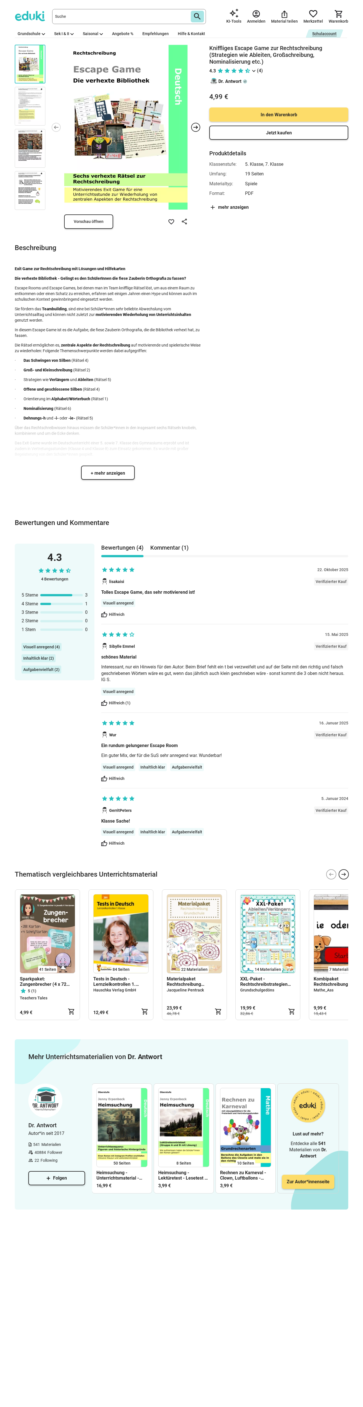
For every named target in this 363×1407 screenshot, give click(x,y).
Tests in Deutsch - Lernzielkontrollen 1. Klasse (114, 981)
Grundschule (29, 33)
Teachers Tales (33, 998)
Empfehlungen (155, 33)
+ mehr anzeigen (108, 473)
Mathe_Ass (324, 990)
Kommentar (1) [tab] (169, 547)
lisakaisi (116, 581)
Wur (112, 735)
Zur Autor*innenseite (308, 1181)
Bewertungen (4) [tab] (122, 547)
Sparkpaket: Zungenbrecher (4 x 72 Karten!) (43, 981)
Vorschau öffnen (89, 221)
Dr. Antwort (229, 81)
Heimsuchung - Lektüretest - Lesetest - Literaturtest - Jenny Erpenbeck (182, 1175)
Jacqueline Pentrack (185, 990)
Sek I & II (61, 33)
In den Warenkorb (279, 114)
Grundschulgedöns (257, 990)
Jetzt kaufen (279, 132)
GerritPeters (120, 810)
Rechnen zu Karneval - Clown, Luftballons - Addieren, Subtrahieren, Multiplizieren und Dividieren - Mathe (244, 1175)
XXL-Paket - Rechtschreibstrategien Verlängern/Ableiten (264, 981)
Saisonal (90, 33)
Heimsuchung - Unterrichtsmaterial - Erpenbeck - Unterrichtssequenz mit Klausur (120, 1175)
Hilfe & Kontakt (191, 33)
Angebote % (122, 33)
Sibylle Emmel (122, 646)
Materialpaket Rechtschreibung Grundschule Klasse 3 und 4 (193, 981)
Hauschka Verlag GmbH (114, 990)
